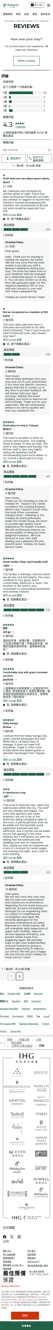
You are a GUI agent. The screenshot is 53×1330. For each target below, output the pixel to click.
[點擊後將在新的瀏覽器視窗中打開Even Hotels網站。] (17, 1153)
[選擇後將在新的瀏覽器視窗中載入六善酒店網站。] (17, 1072)
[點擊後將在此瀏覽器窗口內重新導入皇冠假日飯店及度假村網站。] (41, 1140)
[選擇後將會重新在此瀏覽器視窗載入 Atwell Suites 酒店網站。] (41, 1180)
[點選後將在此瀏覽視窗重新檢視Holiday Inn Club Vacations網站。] (41, 1193)
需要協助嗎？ (9, 1258)
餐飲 (34, 14)
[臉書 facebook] (5, 1237)
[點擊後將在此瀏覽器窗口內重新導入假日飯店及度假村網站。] (17, 1167)
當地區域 (45, 14)
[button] (48, 5)
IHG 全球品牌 (9, 1254)
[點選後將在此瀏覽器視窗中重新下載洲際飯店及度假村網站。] (17, 1086)
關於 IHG (7, 1251)
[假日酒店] (11, 5)
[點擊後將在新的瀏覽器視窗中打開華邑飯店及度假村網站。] (41, 1127)
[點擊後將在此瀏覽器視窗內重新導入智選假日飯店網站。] (41, 1153)
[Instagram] (19, 1237)
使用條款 (7, 1261)
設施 (26, 14)
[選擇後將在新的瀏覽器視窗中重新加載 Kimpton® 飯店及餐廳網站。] (17, 1100)
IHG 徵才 (31, 1251)
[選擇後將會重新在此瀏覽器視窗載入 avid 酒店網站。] (17, 1180)
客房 (18, 14)
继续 (25, 1315)
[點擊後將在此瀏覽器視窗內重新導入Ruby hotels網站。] (17, 1127)
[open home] (2, 1043)
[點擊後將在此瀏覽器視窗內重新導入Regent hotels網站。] (41, 1072)
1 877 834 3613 (39, 1274)
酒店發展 (31, 1254)
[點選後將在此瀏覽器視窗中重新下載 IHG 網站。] (26, 1058)
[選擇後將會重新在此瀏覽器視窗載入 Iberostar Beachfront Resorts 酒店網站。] (17, 1140)
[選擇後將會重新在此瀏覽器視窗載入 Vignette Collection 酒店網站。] (41, 1085)
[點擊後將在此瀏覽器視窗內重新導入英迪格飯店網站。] (41, 1100)
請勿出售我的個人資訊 (37, 1265)
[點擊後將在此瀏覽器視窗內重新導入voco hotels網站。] (41, 1113)
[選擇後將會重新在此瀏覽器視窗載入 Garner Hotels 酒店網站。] (41, 1167)
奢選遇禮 (7, 14)
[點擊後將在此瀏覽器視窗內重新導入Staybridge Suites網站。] (17, 1193)
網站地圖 (7, 1268)
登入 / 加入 (38, 5)
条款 (36, 1296)
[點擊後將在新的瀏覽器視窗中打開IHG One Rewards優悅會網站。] (26, 1218)
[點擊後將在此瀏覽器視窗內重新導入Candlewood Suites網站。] (26, 1207)
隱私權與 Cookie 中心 (13, 1265)
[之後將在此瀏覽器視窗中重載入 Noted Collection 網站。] (17, 1113)
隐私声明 (5, 1304)
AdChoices (32, 1261)
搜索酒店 (31, 1258)
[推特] (12, 1237)
